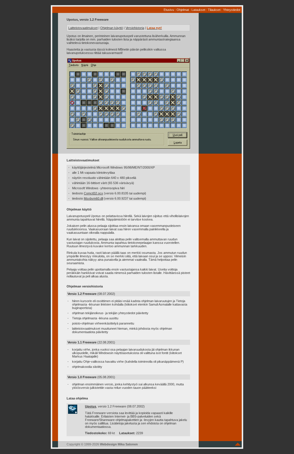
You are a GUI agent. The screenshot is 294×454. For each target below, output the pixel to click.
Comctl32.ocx (93, 193)
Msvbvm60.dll (93, 198)
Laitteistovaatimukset (83, 28)
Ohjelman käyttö (111, 28)
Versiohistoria (134, 28)
